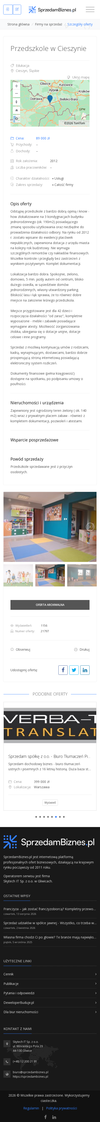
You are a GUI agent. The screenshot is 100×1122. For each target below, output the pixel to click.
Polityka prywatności (61, 1108)
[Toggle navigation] (90, 9)
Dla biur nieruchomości (20, 1012)
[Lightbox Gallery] (50, 527)
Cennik (8, 974)
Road (16, 118)
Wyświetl (27, 803)
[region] (50, 103)
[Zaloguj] (8, 9)
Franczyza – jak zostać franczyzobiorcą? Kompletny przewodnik (51, 909)
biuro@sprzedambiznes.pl (30, 1072)
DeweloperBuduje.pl (18, 1002)
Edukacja (22, 65)
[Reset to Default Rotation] (16, 102)
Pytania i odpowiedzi (18, 993)
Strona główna (18, 24)
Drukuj (84, 649)
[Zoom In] (16, 86)
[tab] (50, 77)
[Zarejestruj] (17, 9)
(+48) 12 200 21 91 (25, 1061)
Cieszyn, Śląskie (27, 70)
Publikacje (11, 983)
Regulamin (31, 1108)
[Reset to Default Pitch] (16, 110)
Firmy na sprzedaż (48, 24)
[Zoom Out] (16, 93)
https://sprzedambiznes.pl (30, 1077)
